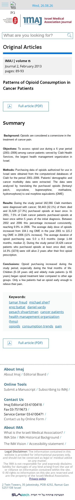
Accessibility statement (46, 443)
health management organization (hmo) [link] (34, 318)
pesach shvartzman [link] (23, 311)
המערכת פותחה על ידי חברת (47, 495)
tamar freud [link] (18, 301)
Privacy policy (37, 478)
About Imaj (12, 374)
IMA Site (10, 437)
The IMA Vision (15, 443)
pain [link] (58, 325)
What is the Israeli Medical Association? (33, 432)
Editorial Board (35, 374)
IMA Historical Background (39, 437)
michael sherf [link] (39, 301)
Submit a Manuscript (19, 389)
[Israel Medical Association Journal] (37, 22)
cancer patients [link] (52, 311)
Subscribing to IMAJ (53, 389)
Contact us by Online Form (24, 418)
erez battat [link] (17, 306)
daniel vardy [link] (36, 306)
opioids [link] (14, 325)
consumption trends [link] (37, 325)
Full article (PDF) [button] (30, 105)
